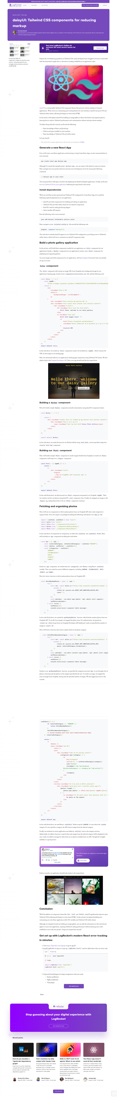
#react (42, 994)
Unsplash (85, 258)
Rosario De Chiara (23, 1078)
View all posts (58, 1091)
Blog (24, 5)
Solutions (45, 5)
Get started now (74, 986)
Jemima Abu (92, 1078)
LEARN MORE (12, 66)
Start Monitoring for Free (90, 5)
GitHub (82, 142)
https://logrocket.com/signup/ (56, 946)
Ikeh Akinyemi (69, 1078)
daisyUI (41, 108)
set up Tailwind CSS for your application (53, 185)
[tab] (46, 951)
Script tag (53, 952)
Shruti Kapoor (45, 1078)
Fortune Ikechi (22, 31)
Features (34, 5)
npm (46, 952)
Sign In (105, 5)
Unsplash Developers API (59, 360)
